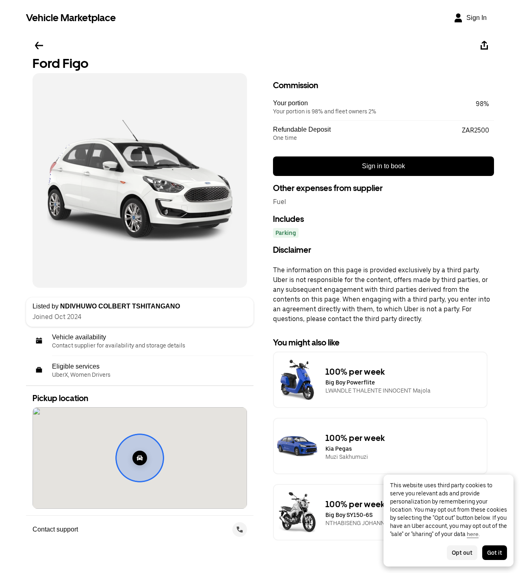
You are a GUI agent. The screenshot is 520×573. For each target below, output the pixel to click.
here (473, 534)
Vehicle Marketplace (71, 18)
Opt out (462, 552)
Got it (494, 552)
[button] (383, 107)
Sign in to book (383, 166)
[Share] (484, 45)
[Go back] (39, 45)
